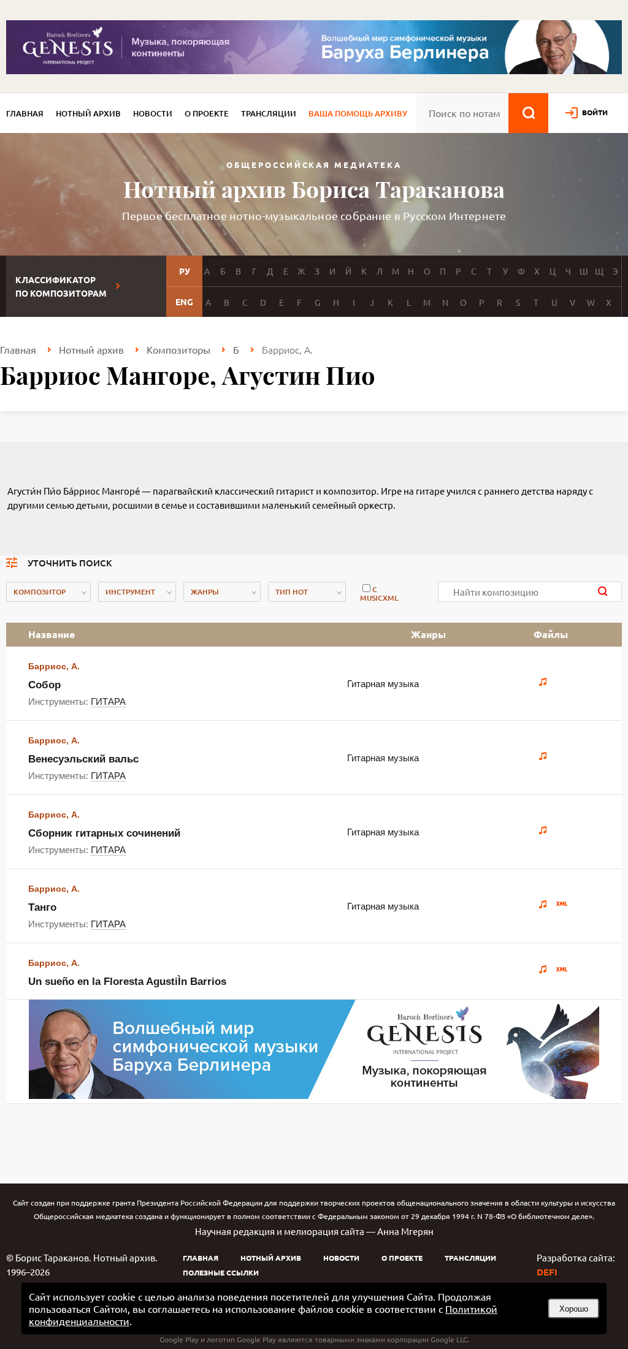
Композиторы (178, 349)
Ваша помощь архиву (357, 113)
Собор (44, 685)
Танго (42, 907)
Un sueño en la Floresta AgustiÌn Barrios (127, 981)
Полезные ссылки (221, 1272)
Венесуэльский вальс (83, 759)
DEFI (547, 1272)
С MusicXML (379, 593)
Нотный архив (88, 113)
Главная (25, 113)
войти (595, 112)
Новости (152, 113)
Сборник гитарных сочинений (104, 833)
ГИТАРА (108, 701)
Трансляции (268, 113)
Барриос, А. (54, 666)
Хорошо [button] (573, 1308)
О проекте (207, 113)
